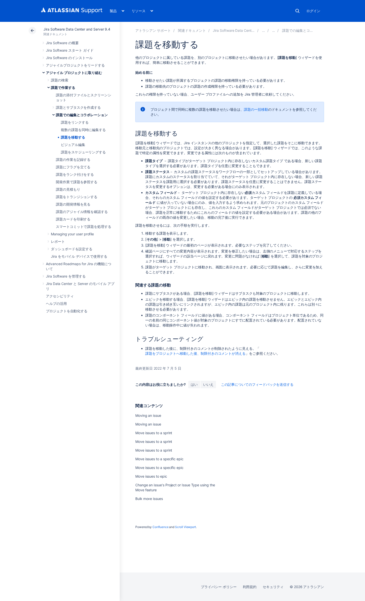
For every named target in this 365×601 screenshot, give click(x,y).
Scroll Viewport (185, 527)
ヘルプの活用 (56, 303)
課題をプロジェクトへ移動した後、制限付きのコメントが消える (195, 353)
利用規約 (250, 587)
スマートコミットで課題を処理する (83, 226)
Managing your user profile (72, 234)
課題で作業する (63, 87)
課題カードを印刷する (73, 219)
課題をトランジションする (76, 197)
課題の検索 (59, 80)
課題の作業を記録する (73, 159)
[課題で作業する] (273, 30)
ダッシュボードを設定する (71, 249)
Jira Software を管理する (66, 276)
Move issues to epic (151, 476)
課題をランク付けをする (75, 174)
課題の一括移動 (256, 109)
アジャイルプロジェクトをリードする (75, 65)
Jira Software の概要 (62, 43)
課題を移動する (73, 137)
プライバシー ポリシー (218, 587)
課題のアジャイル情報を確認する (82, 212)
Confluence (160, 527)
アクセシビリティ (59, 296)
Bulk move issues (149, 498)
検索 (297, 11)
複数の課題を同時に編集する (83, 130)
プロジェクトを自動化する (66, 311)
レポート (58, 241)
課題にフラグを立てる (73, 167)
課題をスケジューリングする (83, 152)
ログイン (313, 11)
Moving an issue (148, 415)
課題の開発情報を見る (73, 204)
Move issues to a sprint (153, 433)
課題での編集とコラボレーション (82, 115)
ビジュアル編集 (73, 144)
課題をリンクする (74, 122)
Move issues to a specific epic (159, 459)
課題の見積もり (68, 189)
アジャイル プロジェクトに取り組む (74, 73)
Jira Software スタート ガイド (69, 50)
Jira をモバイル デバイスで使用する (79, 256)
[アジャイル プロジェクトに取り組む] (263, 30)
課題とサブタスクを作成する (78, 107)
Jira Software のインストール (69, 58)
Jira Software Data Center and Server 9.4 (76, 29)
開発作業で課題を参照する (76, 182)
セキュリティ (273, 587)
